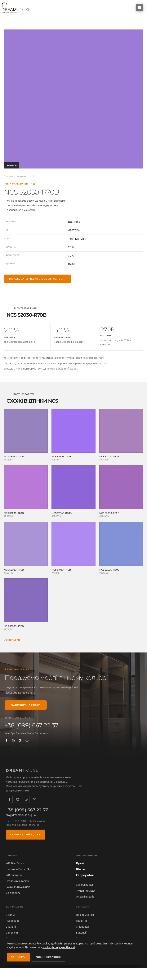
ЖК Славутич (14, 875)
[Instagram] (13, 740)
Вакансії (81, 932)
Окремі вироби (85, 896)
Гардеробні (85, 875)
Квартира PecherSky (18, 869)
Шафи (80, 869)
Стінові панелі (84, 884)
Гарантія (81, 920)
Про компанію (85, 914)
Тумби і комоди (85, 890)
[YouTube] (27, 740)
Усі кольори (12, 640)
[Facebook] (6, 740)
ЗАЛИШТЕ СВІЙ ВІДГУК (25, 834)
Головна (8, 176)
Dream (22, 770)
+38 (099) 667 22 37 (31, 725)
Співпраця (82, 926)
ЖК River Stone (15, 863)
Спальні (11, 926)
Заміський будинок (18, 887)
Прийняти (18, 957)
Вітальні (11, 914)
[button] (139, 7)
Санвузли (12, 932)
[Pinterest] (20, 740)
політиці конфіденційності (58, 947)
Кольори (21, 176)
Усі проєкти (13, 892)
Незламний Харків (17, 881)
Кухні (80, 863)
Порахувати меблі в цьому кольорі (37, 278)
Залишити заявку (25, 705)
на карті (43, 733)
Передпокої (13, 920)
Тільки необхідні (48, 957)
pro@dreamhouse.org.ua (21, 815)
